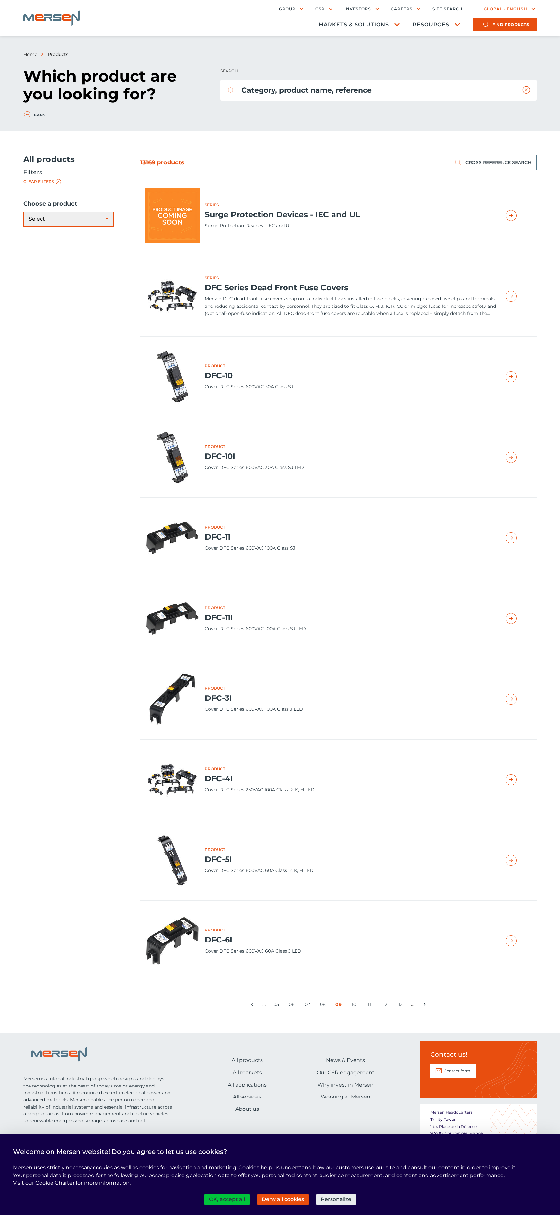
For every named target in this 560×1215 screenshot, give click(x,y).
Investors (357, 8)
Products (58, 54)
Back (39, 115)
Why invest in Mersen (345, 1085)
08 (324, 1005)
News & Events (345, 1060)
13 (402, 1005)
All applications (247, 1085)
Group (287, 8)
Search (229, 70)
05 (277, 1005)
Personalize (336, 1199)
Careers (402, 8)
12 (386, 1005)
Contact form (457, 1070)
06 (293, 1005)
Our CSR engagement (346, 1072)
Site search (447, 9)
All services (247, 1097)
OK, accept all (227, 1199)
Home (30, 54)
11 (371, 1005)
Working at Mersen (345, 1097)
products (510, 24)
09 (339, 1005)
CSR (320, 8)
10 (355, 1005)
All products (247, 1060)
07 (308, 1005)
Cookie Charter (55, 1183)
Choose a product (50, 203)
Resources (431, 24)
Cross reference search (498, 162)
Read (518, 215)
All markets (247, 1072)
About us (247, 1109)
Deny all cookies (283, 1199)
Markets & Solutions (354, 24)
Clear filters (38, 181)
